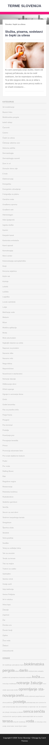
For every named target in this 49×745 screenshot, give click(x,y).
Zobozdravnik (8, 651)
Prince (5, 445)
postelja (19, 702)
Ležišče (6, 292)
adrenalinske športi (18, 665)
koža (36, 677)
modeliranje (12, 683)
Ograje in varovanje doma (13, 394)
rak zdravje (6, 712)
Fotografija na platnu (11, 194)
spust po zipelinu (17, 716)
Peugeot (6, 420)
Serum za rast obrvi (10, 512)
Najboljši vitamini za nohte (13, 343)
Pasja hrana (7, 415)
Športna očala (8, 528)
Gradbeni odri (8, 210)
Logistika (6, 297)
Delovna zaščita (9, 148)
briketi (17, 671)
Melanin (6, 317)
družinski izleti (33, 671)
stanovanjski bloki (27, 716)
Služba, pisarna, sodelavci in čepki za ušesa (24, 33)
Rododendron (8, 497)
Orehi (5, 399)
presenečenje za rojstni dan (27, 707)
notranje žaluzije (29, 683)
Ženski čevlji (7, 630)
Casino (5, 133)
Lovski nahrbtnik (9, 302)
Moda (5, 333)
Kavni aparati (8, 245)
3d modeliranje (8, 107)
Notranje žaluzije (9, 379)
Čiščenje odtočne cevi (11, 143)
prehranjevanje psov (32, 702)
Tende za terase (9, 558)
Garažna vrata (8, 199)
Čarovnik (6, 127)
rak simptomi (42, 707)
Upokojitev (7, 574)
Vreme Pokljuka (9, 594)
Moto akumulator (9, 338)
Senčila (5, 507)
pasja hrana (39, 696)
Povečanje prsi (8, 435)
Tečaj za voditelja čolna (12, 548)
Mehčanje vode (9, 312)
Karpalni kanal (8, 235)
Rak (4, 476)
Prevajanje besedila (10, 440)
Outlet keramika (9, 404)
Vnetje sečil (7, 584)
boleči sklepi (7, 122)
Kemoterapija (8, 251)
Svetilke (6, 543)
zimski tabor (10, 726)
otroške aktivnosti (29, 696)
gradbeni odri (6, 677)
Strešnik (6, 533)
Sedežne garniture (10, 502)
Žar (4, 620)
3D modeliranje (7, 665)
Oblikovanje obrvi (9, 384)
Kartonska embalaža (11, 240)
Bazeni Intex (7, 112)
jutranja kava (15, 677)
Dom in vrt (7, 163)
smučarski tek (7, 716)
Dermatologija (8, 153)
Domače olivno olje (10, 168)
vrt (35, 722)
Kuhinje (5, 281)
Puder (5, 461)
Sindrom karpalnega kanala (13, 517)
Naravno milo (8, 358)
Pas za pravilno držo (11, 410)
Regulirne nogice (9, 481)
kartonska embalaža (25, 677)
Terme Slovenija (24, 6)
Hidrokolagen (8, 215)
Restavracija (7, 487)
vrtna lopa (40, 722)
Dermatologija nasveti (11, 158)
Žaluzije (6, 610)
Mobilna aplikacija (10, 328)
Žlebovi (5, 646)
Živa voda (6, 641)
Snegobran (7, 522)
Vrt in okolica (8, 599)
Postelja (6, 430)
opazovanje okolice (12, 690)
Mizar (5, 322)
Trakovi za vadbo (9, 569)
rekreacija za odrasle (16, 712)
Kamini (5, 230)
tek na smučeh (38, 716)
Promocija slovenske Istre (13, 451)
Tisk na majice (8, 564)
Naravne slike (8, 353)
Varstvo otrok (8, 579)
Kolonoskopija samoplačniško (14, 261)
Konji (4, 266)
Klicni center (7, 256)
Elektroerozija (8, 179)
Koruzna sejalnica (10, 271)
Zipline (5, 635)
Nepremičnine (8, 369)
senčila (39, 711)
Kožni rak (6, 276)
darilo (23, 670)
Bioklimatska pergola (11, 117)
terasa (8, 721)
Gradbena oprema (10, 204)
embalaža (40, 671)
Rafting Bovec (8, 471)
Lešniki (5, 287)
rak (37, 707)
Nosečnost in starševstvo (12, 374)
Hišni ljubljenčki (9, 220)
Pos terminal (7, 425)
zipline (25, 726)
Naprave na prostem (11, 348)
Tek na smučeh (9, 553)
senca (28, 711)
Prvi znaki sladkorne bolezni (14, 456)
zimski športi (18, 726)
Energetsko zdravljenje (12, 189)
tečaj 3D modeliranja (19, 722)
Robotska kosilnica (10, 492)
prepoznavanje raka (12, 707)
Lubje (5, 307)
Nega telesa (7, 364)
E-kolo (5, 174)
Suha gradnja (8, 538)
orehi (20, 695)
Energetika (7, 184)
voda (30, 721)
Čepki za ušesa (9, 138)
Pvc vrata (6, 466)
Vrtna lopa (7, 605)
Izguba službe (8, 225)
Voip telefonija (8, 589)
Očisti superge (8, 389)
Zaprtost (6, 615)
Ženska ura (7, 625)
